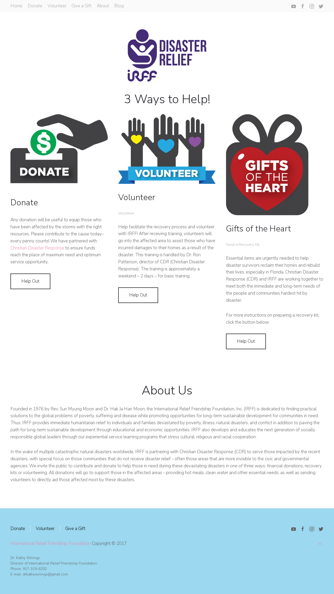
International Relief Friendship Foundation (50, 543)
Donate (35, 6)
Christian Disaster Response (37, 248)
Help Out (30, 281)
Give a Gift (81, 6)
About (103, 6)
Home (16, 6)
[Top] (320, 543)
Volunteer (56, 6)
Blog (119, 6)
